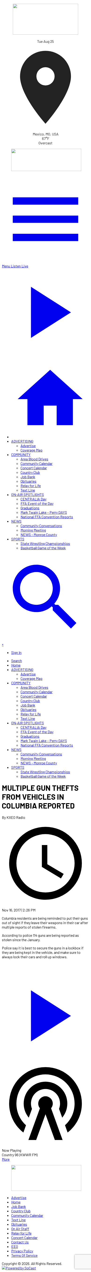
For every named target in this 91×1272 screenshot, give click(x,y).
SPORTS (17, 539)
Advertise (28, 445)
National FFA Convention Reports (47, 516)
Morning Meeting (33, 530)
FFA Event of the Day (37, 503)
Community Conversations (41, 525)
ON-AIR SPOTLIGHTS (27, 494)
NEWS (16, 521)
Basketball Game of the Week (43, 548)
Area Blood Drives (34, 459)
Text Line (28, 490)
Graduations (30, 508)
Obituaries (28, 481)
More (6, 1159)
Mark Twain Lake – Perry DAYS (44, 512)
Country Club (30, 472)
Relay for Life (31, 485)
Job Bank (28, 476)
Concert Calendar (34, 468)
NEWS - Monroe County (39, 534)
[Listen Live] (45, 1013)
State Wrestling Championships (45, 543)
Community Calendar (36, 463)
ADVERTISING (22, 441)
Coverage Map (31, 450)
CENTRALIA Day (33, 499)
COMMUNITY (21, 454)
